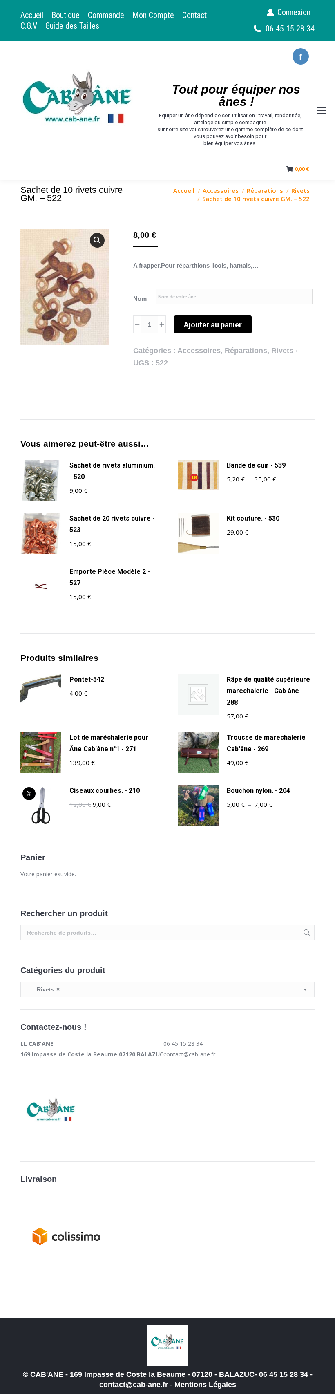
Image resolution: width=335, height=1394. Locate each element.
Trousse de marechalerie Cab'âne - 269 (266, 743)
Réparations (246, 351)
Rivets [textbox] (43, 989)
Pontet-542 (86, 679)
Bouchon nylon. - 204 (258, 790)
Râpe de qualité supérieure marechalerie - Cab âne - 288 (268, 691)
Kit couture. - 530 (253, 518)
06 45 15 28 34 (290, 29)
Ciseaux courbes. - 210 (104, 790)
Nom (140, 298)
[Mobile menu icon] (322, 110)
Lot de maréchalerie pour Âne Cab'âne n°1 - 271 (108, 743)
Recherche (306, 932)
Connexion (293, 12)
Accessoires (199, 351)
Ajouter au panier (213, 324)
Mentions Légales (205, 1385)
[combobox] (167, 989)
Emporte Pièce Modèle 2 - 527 (109, 577)
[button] (97, 240)
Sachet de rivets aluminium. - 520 (112, 471)
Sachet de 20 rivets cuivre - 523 (112, 524)
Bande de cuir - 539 (256, 465)
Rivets (282, 351)
